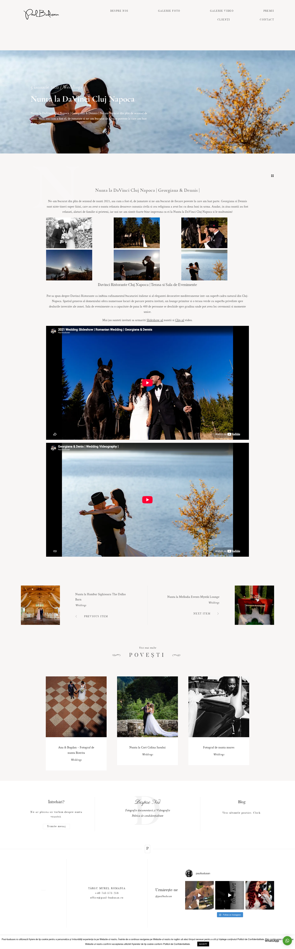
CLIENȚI (223, 20)
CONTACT (267, 20)
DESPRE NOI (119, 11)
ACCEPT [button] (203, 944)
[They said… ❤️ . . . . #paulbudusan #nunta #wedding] (229, 895)
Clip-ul (179, 320)
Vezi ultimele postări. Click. (242, 813)
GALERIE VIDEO (222, 11)
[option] (147, 808)
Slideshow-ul (155, 320)
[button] (287, 940)
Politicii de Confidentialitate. (251, 939)
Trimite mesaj (56, 826)
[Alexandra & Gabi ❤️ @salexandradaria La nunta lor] (260, 895)
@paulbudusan (163, 896)
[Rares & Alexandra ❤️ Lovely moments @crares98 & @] (199, 895)
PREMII (269, 11)
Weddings (72, 87)
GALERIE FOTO (169, 11)
